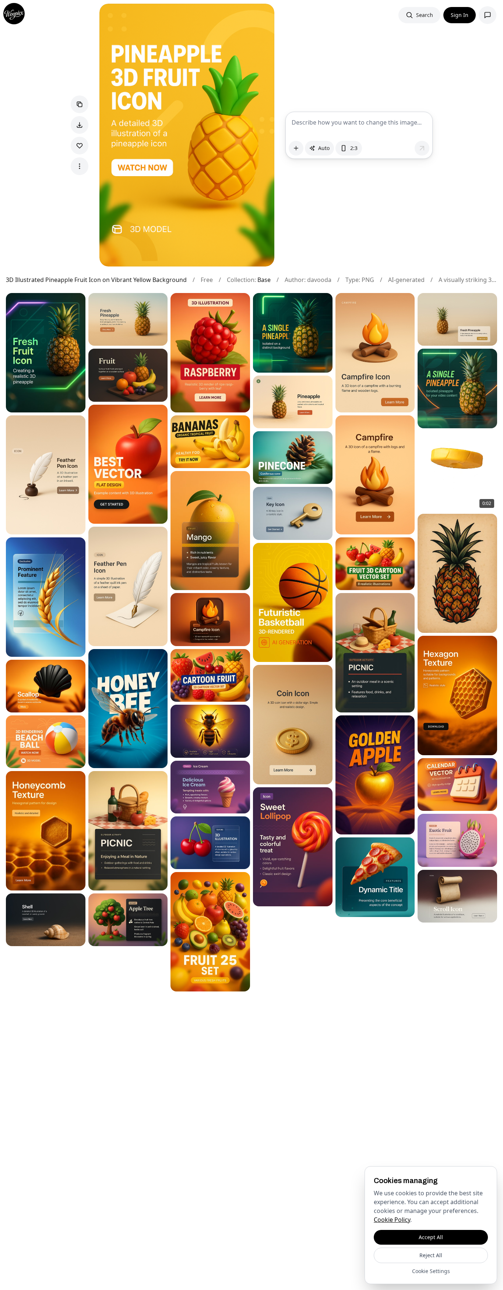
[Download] (79, 125)
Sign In (459, 14)
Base (264, 280)
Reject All (430, 1255)
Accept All (431, 1237)
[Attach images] (296, 148)
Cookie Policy (392, 1220)
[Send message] (422, 148)
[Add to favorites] (79, 145)
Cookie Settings (431, 1271)
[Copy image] (79, 104)
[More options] (79, 166)
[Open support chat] (487, 15)
